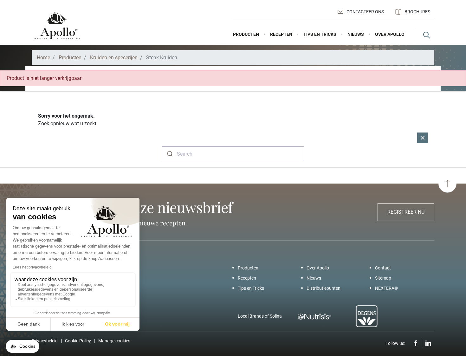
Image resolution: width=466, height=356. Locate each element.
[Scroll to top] (447, 184)
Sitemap (383, 278)
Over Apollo (318, 267)
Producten (248, 267)
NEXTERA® (386, 288)
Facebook (415, 343)
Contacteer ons (365, 11)
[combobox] (233, 153)
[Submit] (169, 154)
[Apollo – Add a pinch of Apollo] (57, 26)
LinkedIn (428, 343)
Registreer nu (405, 212)
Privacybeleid (45, 340)
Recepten (247, 278)
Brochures (417, 11)
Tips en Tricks (251, 288)
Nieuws (314, 278)
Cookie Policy (78, 340)
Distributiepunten (323, 288)
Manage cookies (114, 340)
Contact (383, 267)
